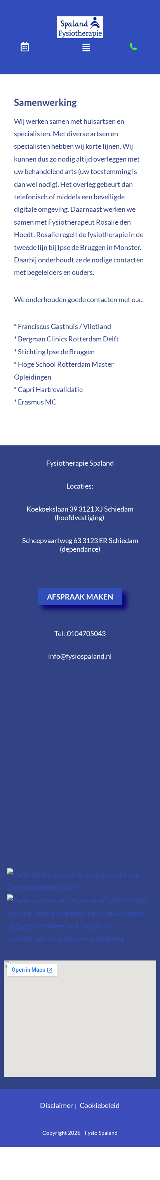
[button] (86, 48)
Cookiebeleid (100, 1105)
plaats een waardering (90, 938)
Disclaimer (56, 1105)
